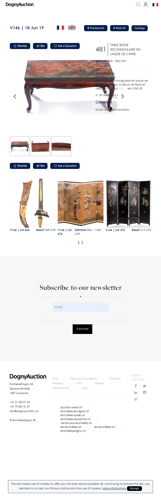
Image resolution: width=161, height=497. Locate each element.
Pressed (99, 383)
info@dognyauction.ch (24, 411)
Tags (84, 388)
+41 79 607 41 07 (20, 407)
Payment (115, 379)
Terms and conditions (83, 379)
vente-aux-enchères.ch (76, 423)
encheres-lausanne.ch (75, 419)
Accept (134, 488)
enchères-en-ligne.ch (74, 411)
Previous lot (96, 28)
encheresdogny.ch (73, 431)
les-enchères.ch (104, 427)
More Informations (114, 488)
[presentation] (79, 242)
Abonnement (61, 388)
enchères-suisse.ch (72, 415)
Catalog (140, 28)
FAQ (55, 379)
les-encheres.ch (70, 427)
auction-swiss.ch (71, 407)
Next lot (120, 28)
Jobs (79, 383)
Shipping (58, 383)
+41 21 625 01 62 (20, 402)
